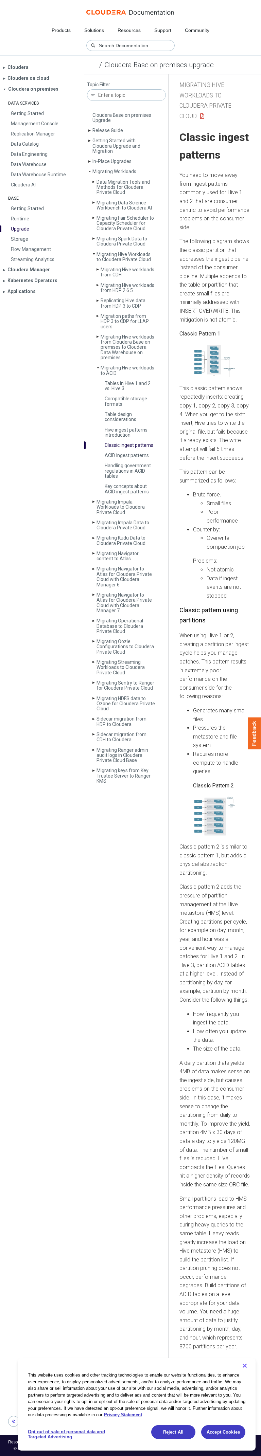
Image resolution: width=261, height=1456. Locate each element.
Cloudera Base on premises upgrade (159, 65)
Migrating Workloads (114, 171)
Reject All (173, 1432)
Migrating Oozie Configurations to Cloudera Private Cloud (125, 647)
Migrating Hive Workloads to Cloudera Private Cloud (124, 257)
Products (61, 30)
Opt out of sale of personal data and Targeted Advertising (66, 1434)
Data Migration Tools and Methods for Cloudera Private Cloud (123, 187)
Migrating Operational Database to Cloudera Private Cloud (120, 626)
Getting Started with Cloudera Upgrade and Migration (116, 146)
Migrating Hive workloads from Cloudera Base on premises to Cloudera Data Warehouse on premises (127, 347)
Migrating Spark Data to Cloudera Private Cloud (122, 241)
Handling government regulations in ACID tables (128, 471)
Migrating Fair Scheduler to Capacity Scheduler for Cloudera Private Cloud (125, 223)
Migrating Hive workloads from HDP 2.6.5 (127, 288)
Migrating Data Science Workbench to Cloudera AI (124, 205)
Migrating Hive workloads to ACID (127, 370)
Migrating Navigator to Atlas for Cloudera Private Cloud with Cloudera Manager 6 (124, 576)
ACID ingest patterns (127, 455)
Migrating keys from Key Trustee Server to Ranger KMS (124, 776)
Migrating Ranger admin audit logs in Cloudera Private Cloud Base (122, 755)
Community (197, 30)
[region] (137, 1404)
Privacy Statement (123, 1414)
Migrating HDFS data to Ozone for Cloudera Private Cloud (126, 704)
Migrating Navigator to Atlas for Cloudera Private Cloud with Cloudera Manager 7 (124, 602)
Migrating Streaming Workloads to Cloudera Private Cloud (121, 667)
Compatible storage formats (126, 401)
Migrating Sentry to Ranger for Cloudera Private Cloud (125, 685)
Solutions (94, 30)
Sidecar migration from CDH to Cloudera (121, 737)
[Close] (244, 1365)
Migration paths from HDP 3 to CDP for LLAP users (125, 321)
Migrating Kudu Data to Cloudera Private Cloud (121, 540)
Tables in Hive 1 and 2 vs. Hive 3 (128, 386)
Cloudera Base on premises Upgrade (121, 117)
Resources (129, 30)
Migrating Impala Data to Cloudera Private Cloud (123, 525)
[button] (215, 361)
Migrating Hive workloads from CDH (127, 272)
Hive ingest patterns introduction (126, 432)
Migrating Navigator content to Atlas (118, 556)
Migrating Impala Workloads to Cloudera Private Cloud (121, 507)
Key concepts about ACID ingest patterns (127, 489)
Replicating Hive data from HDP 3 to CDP (123, 303)
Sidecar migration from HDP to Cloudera (121, 721)
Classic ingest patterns (129, 445)
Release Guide (107, 130)
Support (162, 30)
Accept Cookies (223, 1432)
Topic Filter (98, 84)
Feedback (254, 733)
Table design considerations (120, 417)
